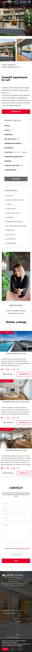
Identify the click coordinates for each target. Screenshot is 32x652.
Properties (11, 65)
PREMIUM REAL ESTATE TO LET (12, 613)
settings (19, 646)
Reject (12, 649)
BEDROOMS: (8, 134)
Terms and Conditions (13, 637)
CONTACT (18, 621)
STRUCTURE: (8, 152)
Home (4, 65)
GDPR (17, 635)
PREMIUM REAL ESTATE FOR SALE (11, 610)
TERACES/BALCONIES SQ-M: (13, 156)
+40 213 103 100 (16, 554)
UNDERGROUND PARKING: (13, 143)
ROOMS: (7, 126)
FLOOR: (6, 130)
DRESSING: (7, 161)
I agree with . (17, 548)
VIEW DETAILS (8, 374)
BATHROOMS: (8, 148)
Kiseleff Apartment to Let (11, 67)
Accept (5, 649)
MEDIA (19, 616)
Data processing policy (21, 548)
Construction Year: (11, 165)
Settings (20, 649)
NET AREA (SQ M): (10, 139)
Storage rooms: (10, 170)
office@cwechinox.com (16, 313)
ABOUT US (18, 618)
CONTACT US (16, 111)
